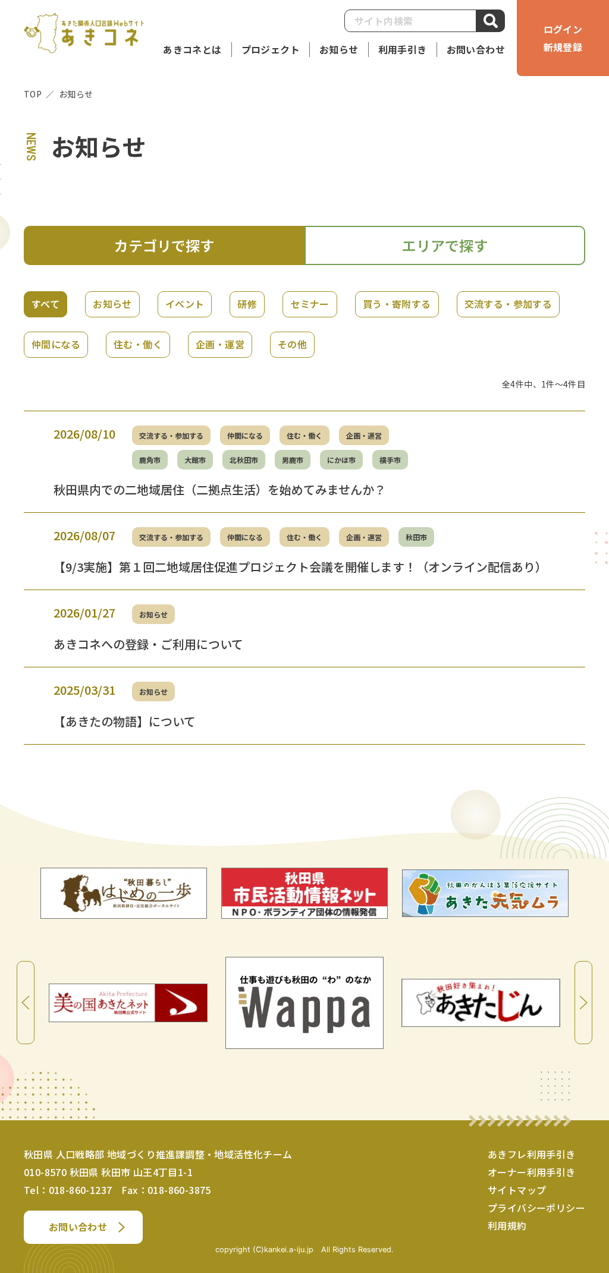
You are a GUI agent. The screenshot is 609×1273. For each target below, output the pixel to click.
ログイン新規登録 (563, 38)
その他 (292, 344)
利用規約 (507, 1225)
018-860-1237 (80, 1190)
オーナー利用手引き (532, 1172)
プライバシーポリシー (536, 1207)
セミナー (309, 304)
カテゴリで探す (164, 245)
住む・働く (138, 344)
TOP (33, 94)
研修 (247, 304)
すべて (45, 304)
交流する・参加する (508, 304)
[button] (402, 49)
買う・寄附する (397, 304)
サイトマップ (517, 1190)
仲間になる (56, 344)
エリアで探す (445, 245)
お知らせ (112, 304)
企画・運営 (220, 344)
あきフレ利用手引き (532, 1154)
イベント (185, 304)
